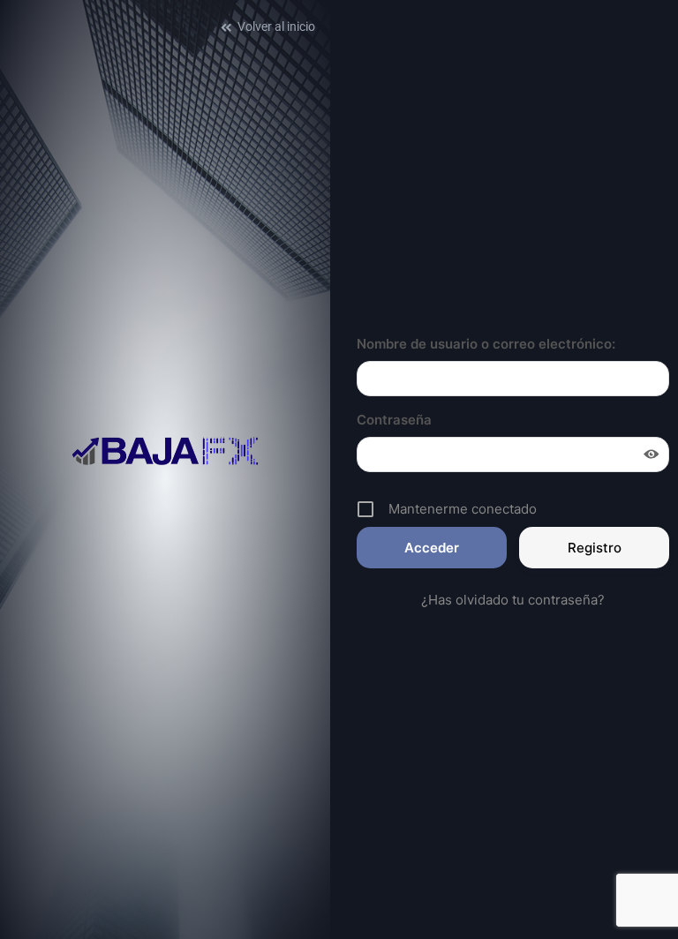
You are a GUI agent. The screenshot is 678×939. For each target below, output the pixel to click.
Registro (595, 547)
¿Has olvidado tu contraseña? (513, 599)
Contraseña (394, 419)
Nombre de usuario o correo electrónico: (486, 343)
